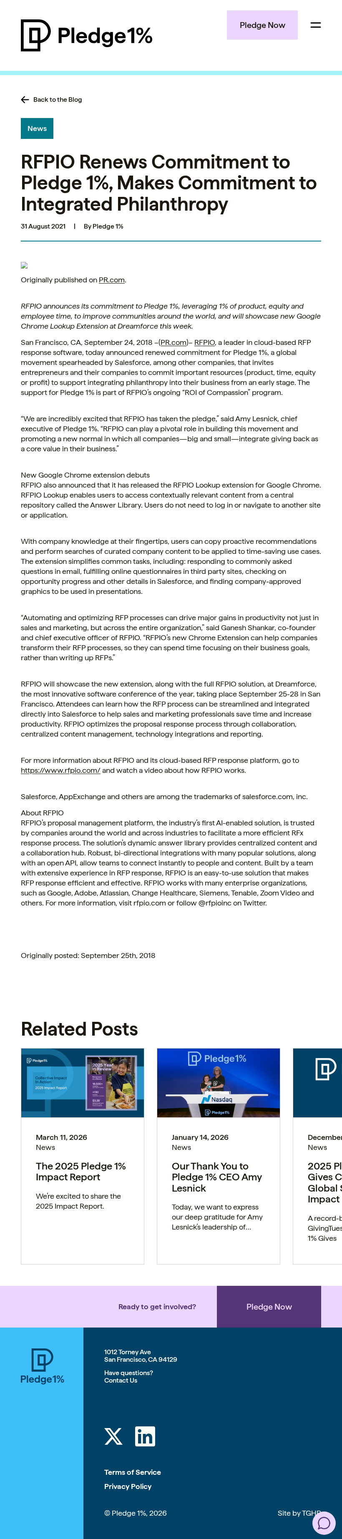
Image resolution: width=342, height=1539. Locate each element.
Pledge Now (262, 25)
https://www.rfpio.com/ (61, 770)
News (37, 128)
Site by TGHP (299, 1513)
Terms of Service (132, 1472)
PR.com (112, 279)
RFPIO (204, 342)
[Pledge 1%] (86, 35)
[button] (324, 1523)
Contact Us (120, 1380)
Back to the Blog (57, 99)
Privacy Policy (127, 1486)
